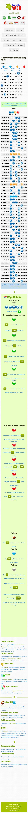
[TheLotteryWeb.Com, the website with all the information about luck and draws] (14, 7)
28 (12, 452)
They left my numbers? (8, 641)
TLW (19, 804)
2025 (15, 587)
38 (5, 374)
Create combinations (7, 753)
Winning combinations (8, 746)
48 (7, 543)
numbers (6, 667)
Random (20, 45)
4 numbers (13, 723)
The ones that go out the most (14, 40)
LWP (20, 806)
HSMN (20, 808)
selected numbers (16, 287)
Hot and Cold (9, 702)
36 (15, 467)
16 (9, 496)
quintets (5, 731)
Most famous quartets (8, 720)
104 (22, 361)
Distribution (4, 715)
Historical (10, 30)
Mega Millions (14, 297)
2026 (18, 598)
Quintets (3, 728)
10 (6, 324)
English (16, 13)
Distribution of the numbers (9, 712)
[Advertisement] (14, 410)
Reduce (19, 30)
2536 (14, 330)
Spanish (11, 13)
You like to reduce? (7, 653)
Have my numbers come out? (14, 35)
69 (14, 346)
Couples (7, 675)
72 (22, 435)
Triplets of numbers (11, 686)
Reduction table (6, 761)
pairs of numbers (7, 679)
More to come (9, 663)
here (17, 810)
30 (5, 340)
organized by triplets (17, 691)
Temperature (9, 45)
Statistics (14, 50)
